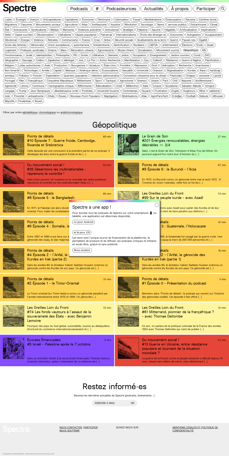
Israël (29, 55)
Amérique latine (88, 70)
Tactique (111, 80)
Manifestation (132, 60)
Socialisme (171, 85)
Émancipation (173, 19)
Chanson (158, 70)
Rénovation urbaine (82, 50)
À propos (180, 8)
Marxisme (68, 29)
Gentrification (121, 45)
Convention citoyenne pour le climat (144, 75)
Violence (38, 40)
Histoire (34, 19)
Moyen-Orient (126, 50)
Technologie (31, 70)
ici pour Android (83, 222)
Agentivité (10, 85)
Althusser (217, 96)
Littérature (98, 55)
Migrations (11, 24)
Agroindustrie (106, 50)
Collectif (157, 60)
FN (75, 55)
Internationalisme (126, 34)
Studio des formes (32, 454)
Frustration (161, 90)
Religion (9, 65)
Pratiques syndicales (32, 50)
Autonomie (176, 34)
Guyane (146, 90)
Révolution (130, 24)
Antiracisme (20, 29)
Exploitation (53, 75)
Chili (175, 80)
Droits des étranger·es (153, 34)
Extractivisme (198, 24)
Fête (21, 80)
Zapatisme (54, 60)
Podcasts (79, 8)
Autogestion (194, 34)
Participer (206, 8)
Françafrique (35, 80)
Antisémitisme (101, 45)
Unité (119, 85)
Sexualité (127, 70)
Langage (10, 90)
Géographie (11, 60)
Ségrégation (111, 96)
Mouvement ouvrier (167, 50)
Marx (64, 50)
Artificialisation (188, 29)
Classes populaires (85, 34)
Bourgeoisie (78, 65)
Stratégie (128, 29)
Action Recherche (110, 60)
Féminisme (104, 19)
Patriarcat (106, 34)
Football (190, 96)
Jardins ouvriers (180, 55)
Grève (107, 40)
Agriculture (71, 24)
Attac (85, 24)
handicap (215, 70)
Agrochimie (126, 80)
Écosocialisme (110, 70)
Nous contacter (71, 427)
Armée (45, 70)
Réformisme (85, 85)
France (86, 40)
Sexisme (113, 55)
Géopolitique (191, 50)
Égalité (203, 40)
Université (142, 70)
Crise (97, 40)
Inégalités (169, 29)
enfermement (170, 45)
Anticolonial (112, 29)
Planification (212, 60)
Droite (84, 55)
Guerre (174, 40)
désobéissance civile (66, 90)
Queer (210, 45)
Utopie (155, 80)
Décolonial (11, 40)
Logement (10, 50)
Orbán (51, 96)
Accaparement (213, 34)
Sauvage (27, 60)
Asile (47, 65)
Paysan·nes (188, 40)
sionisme (204, 75)
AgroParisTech (159, 96)
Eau (146, 60)
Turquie (156, 85)
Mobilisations (129, 96)
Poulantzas (24, 101)
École (199, 45)
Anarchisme (202, 65)
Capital (57, 70)
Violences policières (89, 29)
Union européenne (59, 45)
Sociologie (147, 24)
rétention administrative (105, 75)
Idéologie (69, 60)
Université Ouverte (108, 90)
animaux (10, 75)
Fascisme (26, 24)
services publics (177, 24)
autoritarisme (81, 45)
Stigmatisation (175, 70)
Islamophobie (44, 55)
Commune (38, 85)
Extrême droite (208, 19)
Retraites (53, 40)
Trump (22, 90)
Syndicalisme (38, 29)
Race (203, 70)
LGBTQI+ (153, 45)
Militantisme (84, 80)
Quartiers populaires (75, 75)
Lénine (24, 85)
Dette (8, 34)
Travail (136, 19)
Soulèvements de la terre (151, 40)
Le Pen (91, 60)
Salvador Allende (191, 85)
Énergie (25, 40)
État (7, 29)
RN (204, 50)
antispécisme (35, 96)
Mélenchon (132, 85)
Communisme (70, 40)
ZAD (207, 55)
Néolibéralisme (153, 19)
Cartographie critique (61, 85)
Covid (197, 55)
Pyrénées (87, 90)
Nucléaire (138, 45)
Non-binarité (12, 70)
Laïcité (217, 75)
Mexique (70, 70)
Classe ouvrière (24, 34)
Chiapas (190, 75)
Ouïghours (189, 90)
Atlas (144, 96)
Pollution (24, 75)
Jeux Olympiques (40, 90)
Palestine (142, 29)
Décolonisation (45, 34)
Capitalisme (71, 19)
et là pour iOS (82, 232)
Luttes (8, 19)
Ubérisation (168, 65)
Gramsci (142, 80)
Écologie (21, 19)
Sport (98, 80)
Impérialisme (208, 29)
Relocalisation (104, 85)
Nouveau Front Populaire (85, 96)
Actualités (153, 8)
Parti (165, 80)
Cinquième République (60, 80)
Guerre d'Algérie (191, 60)
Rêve (202, 90)
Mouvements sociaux (48, 24)
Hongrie (209, 85)
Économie (88, 19)
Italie (145, 85)
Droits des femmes (15, 45)
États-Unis (110, 65)
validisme (214, 90)
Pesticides (176, 75)
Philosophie (62, 55)
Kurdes (192, 70)
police (125, 55)
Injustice (115, 24)
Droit (154, 65)
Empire (52, 50)
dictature (94, 65)
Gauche (156, 29)
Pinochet (19, 96)
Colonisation (121, 19)
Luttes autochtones (29, 65)
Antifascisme (99, 24)
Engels (175, 90)
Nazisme (186, 80)
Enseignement (158, 55)
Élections (187, 45)
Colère (40, 60)
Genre (160, 24)
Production (60, 65)
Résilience (172, 60)
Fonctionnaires (13, 55)
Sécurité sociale (124, 40)
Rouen (38, 101)
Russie (62, 96)
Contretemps (130, 90)
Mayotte (9, 101)
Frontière (125, 65)
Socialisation (145, 50)
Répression (140, 65)
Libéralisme (64, 34)
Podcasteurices (121, 8)
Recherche (185, 65)
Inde (7, 96)
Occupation (139, 55)
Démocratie (37, 45)
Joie (80, 60)
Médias (54, 29)
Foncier (37, 75)
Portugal (10, 80)
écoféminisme (203, 80)
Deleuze (203, 96)
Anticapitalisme (52, 19)
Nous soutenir (82, 250)
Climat (213, 24)
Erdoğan (177, 96)
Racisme (190, 19)
